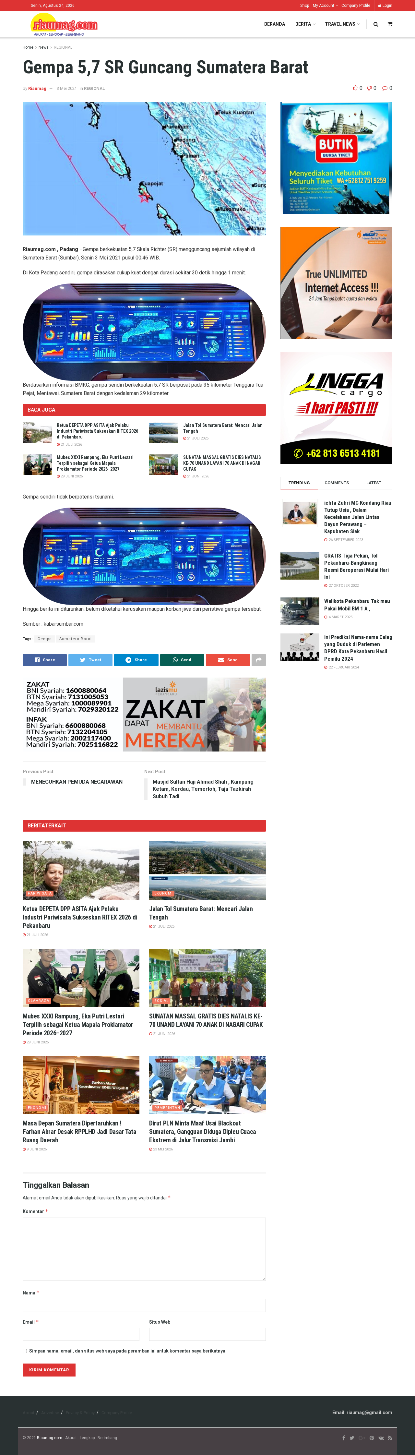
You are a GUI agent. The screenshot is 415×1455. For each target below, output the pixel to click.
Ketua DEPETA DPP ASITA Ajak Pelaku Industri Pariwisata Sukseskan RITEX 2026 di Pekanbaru (97, 431)
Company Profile (355, 5)
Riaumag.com (49, 1438)
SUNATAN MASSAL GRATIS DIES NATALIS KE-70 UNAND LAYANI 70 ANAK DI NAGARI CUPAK (222, 463)
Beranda (274, 24)
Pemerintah (167, 1108)
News (44, 47)
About (28, 1412)
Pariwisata (40, 893)
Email (31, 1322)
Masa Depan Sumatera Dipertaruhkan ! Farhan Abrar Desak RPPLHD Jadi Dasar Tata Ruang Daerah (79, 1131)
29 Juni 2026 (71, 476)
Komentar (35, 1211)
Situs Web (159, 1322)
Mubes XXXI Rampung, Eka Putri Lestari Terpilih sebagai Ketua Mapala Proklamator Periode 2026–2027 (95, 463)
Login (387, 5)
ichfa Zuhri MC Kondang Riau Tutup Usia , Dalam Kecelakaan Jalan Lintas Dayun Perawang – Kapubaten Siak (357, 517)
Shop (304, 5)
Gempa (45, 639)
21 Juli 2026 (71, 444)
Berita (303, 24)
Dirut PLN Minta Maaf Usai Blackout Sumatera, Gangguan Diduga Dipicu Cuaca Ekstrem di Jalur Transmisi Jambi (202, 1131)
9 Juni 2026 (36, 1149)
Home (28, 47)
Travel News (340, 24)
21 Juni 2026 (197, 476)
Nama (31, 1293)
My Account (323, 5)
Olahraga (38, 1001)
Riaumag (37, 88)
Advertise (50, 1412)
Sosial (161, 1001)
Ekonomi (163, 893)
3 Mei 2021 (67, 88)
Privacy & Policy (80, 1412)
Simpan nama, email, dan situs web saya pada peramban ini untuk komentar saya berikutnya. (128, 1350)
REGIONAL (63, 47)
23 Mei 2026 (162, 1149)
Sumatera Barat (75, 639)
